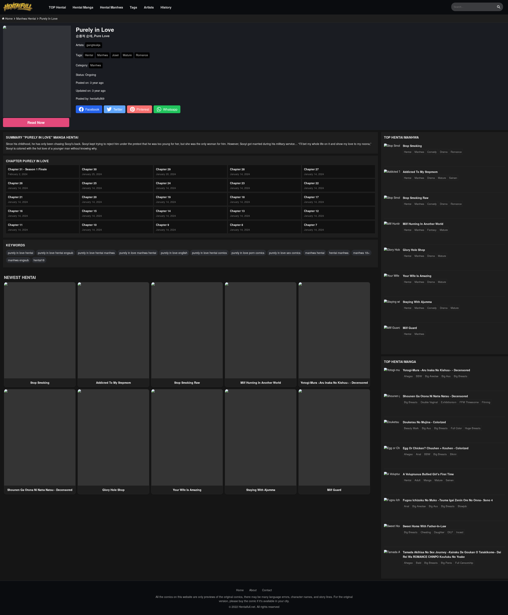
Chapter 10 (89, 225)
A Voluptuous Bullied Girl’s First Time (428, 474)
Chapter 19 (163, 197)
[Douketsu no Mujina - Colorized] (392, 422)
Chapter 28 (237, 169)
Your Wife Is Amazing (187, 490)
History (166, 7)
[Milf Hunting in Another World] (392, 224)
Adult (417, 480)
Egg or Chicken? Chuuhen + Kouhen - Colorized (436, 448)
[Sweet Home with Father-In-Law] (392, 526)
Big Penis (446, 563)
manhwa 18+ (361, 253)
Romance (142, 55)
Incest (459, 532)
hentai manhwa (338, 253)
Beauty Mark (411, 428)
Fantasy (432, 230)
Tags (133, 7)
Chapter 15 (89, 211)
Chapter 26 (15, 183)
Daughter (439, 532)
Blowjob (462, 506)
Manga (427, 480)
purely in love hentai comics (209, 253)
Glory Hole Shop (113, 490)
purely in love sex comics (284, 253)
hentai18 (39, 260)
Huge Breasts (473, 428)
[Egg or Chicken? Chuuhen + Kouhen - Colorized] (392, 448)
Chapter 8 (236, 225)
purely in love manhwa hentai (137, 253)
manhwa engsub (18, 260)
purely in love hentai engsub (55, 253)
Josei (115, 55)
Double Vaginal (429, 402)
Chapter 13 (237, 211)
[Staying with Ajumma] (392, 302)
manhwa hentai (314, 253)
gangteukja (93, 45)
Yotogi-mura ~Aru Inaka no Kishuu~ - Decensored (334, 383)
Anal (418, 454)
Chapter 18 (237, 197)
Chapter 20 (89, 197)
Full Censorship (464, 563)
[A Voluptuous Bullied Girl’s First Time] (392, 474)
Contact (267, 590)
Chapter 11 (15, 225)
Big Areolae (431, 376)
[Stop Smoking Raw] (392, 198)
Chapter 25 (89, 183)
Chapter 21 (15, 197)
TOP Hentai (57, 7)
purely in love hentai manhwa (96, 253)
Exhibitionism (448, 402)
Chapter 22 (311, 183)
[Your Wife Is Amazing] (392, 276)
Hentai (89, 55)
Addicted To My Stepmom (113, 383)
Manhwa (102, 55)
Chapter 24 (163, 183)
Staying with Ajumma (260, 490)
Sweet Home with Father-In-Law (424, 526)
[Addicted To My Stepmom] (392, 172)
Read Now (36, 122)
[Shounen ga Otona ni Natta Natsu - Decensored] (392, 396)
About (253, 590)
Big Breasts (460, 376)
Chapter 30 (89, 169)
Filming (486, 402)
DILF (450, 532)
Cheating (426, 532)
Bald (418, 563)
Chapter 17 (311, 197)
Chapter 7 (310, 225)
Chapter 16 (15, 211)
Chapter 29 (163, 169)
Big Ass (446, 376)
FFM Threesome (469, 402)
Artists (149, 7)
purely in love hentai (20, 253)
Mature (127, 55)
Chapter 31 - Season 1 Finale (27, 169)
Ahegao (408, 376)
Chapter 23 (237, 183)
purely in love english (174, 253)
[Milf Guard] (392, 328)
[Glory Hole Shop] (392, 250)
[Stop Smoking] (392, 145)
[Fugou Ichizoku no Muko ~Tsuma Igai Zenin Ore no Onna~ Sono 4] (392, 500)
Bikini (453, 454)
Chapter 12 (311, 211)
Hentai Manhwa (111, 7)
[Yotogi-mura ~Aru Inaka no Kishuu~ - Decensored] (392, 370)
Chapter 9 (162, 225)
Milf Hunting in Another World (261, 383)
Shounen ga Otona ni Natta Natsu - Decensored (39, 490)
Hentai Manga (83, 7)
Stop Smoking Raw (187, 383)
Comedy (432, 152)
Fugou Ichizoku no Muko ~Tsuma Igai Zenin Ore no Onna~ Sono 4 (448, 500)
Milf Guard (334, 490)
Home (240, 590)
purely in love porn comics (248, 253)
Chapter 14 (163, 211)
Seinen (453, 178)
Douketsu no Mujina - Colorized (424, 422)
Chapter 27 (311, 169)
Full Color (456, 428)
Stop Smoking (39, 383)
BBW (419, 376)
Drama (443, 152)
